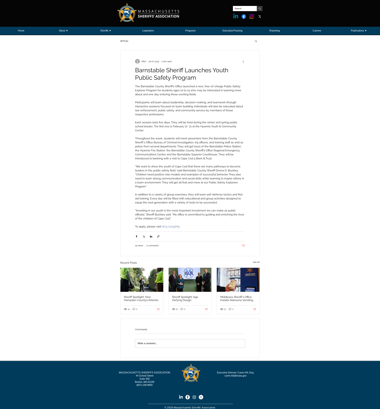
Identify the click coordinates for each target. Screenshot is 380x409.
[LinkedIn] (181, 397)
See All (256, 262)
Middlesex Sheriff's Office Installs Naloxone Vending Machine (236, 298)
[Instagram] (252, 16)
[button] (63, 30)
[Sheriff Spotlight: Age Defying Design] (190, 280)
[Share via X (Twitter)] (143, 236)
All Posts (124, 41)
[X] (260, 16)
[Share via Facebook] (136, 236)
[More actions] (243, 61)
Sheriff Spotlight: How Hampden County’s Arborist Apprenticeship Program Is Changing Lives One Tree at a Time (141, 298)
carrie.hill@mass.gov (235, 375)
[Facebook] (244, 16)
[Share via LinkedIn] (151, 236)
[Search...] (260, 8)
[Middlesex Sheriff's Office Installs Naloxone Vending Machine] (238, 280)
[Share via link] (158, 236)
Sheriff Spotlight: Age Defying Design (185, 298)
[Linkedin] (236, 16)
